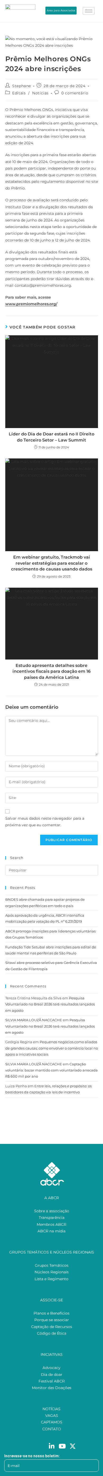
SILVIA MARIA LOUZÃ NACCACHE (33, 1020)
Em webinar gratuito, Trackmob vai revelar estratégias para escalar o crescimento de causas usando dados (51, 563)
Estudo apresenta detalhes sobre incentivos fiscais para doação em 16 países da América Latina (51, 671)
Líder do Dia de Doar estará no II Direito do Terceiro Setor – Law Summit (51, 436)
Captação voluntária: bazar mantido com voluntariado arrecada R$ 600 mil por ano (51, 1070)
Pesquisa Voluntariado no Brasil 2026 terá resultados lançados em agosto (50, 1004)
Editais (19, 93)
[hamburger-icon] (89, 11)
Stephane (21, 85)
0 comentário (74, 93)
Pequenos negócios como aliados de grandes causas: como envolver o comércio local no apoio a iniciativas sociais (51, 1048)
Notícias (40, 93)
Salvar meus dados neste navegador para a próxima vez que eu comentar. (44, 821)
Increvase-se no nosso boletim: (32, 1456)
